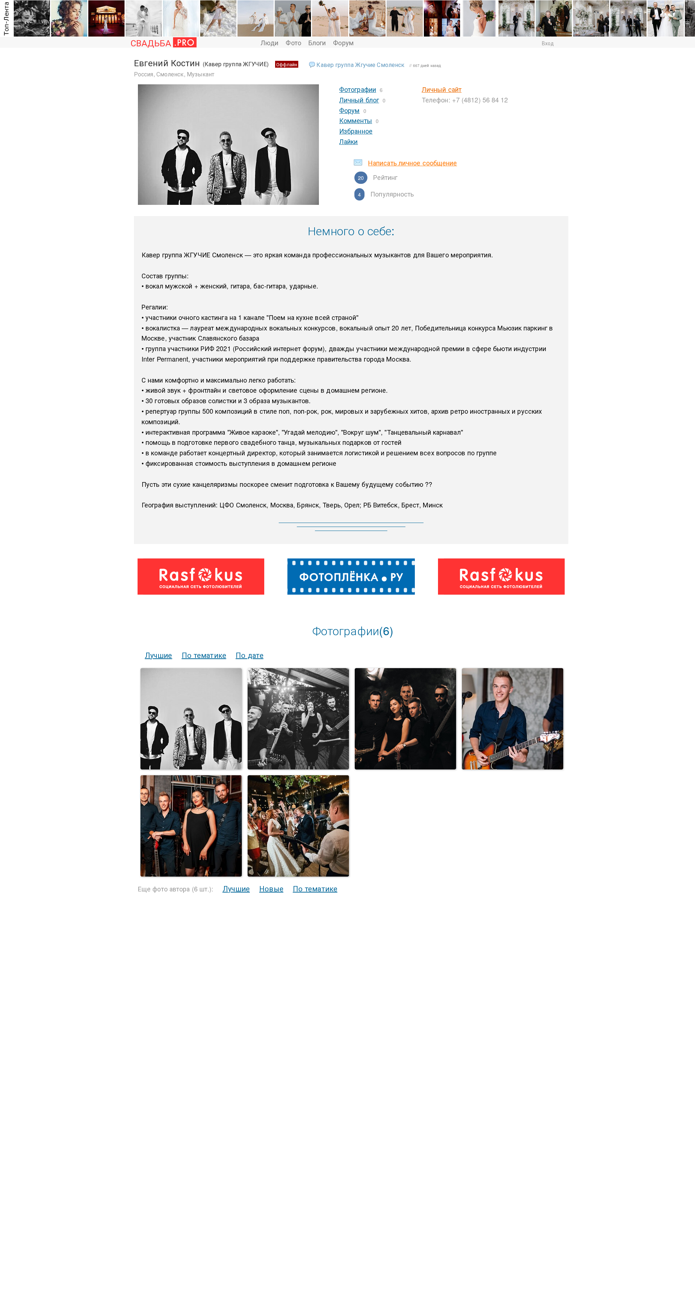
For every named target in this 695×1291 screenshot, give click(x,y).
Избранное (355, 130)
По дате (250, 655)
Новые (271, 888)
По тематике (204, 655)
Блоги (317, 42)
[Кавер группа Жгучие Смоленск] (191, 767)
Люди (269, 42)
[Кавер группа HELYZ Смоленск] (512, 767)
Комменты (355, 120)
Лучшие (158, 655)
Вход (548, 43)
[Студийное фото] (405, 767)
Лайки (348, 141)
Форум (343, 42)
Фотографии (357, 89)
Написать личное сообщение (412, 162)
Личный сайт (442, 89)
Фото (293, 42)
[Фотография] (191, 874)
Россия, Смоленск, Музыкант (174, 74)
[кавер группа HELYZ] (298, 767)
